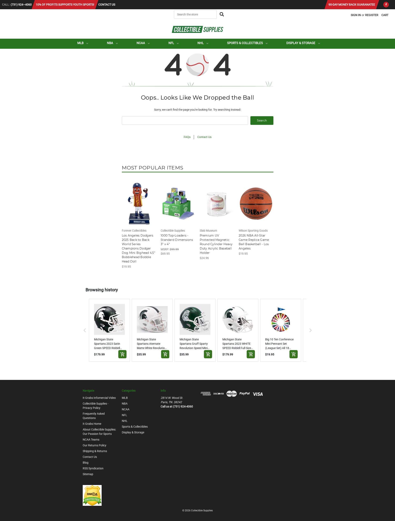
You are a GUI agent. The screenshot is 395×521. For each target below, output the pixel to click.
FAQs (187, 137)
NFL (171, 43)
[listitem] (109, 330)
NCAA (141, 43)
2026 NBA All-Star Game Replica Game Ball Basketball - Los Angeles (254, 242)
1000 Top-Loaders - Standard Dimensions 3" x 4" (177, 240)
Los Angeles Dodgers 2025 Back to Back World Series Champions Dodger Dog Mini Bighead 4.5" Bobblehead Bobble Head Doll (138, 248)
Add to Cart (138, 207)
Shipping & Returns (95, 451)
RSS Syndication (93, 468)
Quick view (138, 200)
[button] (85, 330)
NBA (110, 43)
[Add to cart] (122, 354)
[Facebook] (386, 4)
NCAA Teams (91, 439)
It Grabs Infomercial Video (99, 397)
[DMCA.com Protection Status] (92, 495)
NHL (201, 43)
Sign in (356, 15)
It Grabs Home (92, 423)
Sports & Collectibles (245, 43)
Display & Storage (301, 43)
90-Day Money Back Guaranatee (352, 4)
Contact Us (106, 4)
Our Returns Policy (94, 445)
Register (371, 15)
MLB (80, 43)
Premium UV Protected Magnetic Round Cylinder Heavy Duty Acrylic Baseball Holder (216, 244)
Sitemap (88, 474)
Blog (85, 462)
